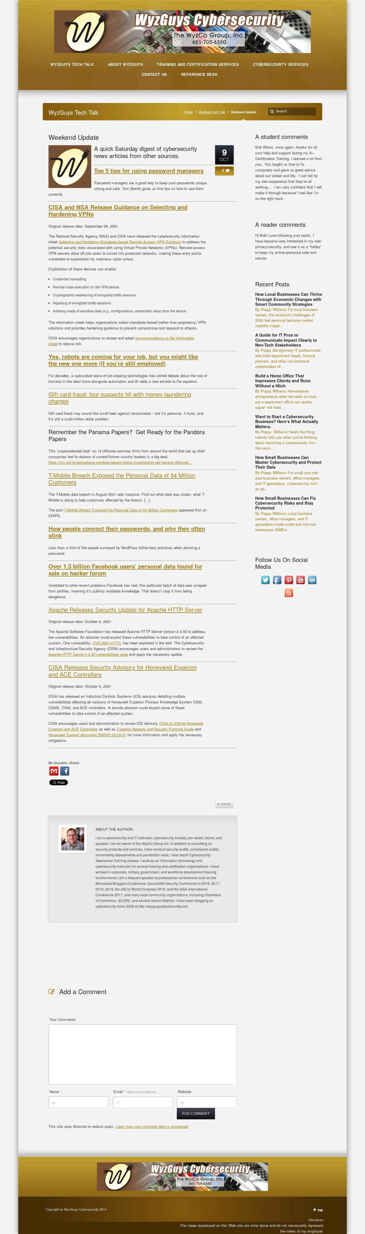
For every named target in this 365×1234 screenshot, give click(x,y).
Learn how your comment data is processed (152, 1126)
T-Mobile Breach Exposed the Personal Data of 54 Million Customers (121, 478)
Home (188, 112)
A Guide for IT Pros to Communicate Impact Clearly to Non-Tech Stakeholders (286, 340)
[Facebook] (64, 771)
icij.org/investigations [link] (120, 462)
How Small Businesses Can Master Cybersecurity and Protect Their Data (288, 462)
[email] (53, 771)
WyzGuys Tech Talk (212, 112)
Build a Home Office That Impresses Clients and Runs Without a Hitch (283, 381)
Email (134, 1091)
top (320, 1209)
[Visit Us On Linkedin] (312, 584)
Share (224, 804)
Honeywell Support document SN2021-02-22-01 (87, 734)
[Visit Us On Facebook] (277, 584)
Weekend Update (73, 136)
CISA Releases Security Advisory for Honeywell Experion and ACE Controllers (122, 670)
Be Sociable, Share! (63, 762)
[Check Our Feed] (289, 596)
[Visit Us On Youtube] (300, 584)
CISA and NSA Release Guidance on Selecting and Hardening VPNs (117, 210)
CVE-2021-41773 (107, 643)
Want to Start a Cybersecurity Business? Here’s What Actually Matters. (286, 421)
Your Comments (62, 1019)
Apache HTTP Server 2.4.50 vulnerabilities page (88, 654)
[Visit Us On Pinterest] (289, 584)
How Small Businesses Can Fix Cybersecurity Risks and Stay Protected (285, 503)
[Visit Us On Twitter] (265, 584)
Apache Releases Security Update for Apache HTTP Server (125, 609)
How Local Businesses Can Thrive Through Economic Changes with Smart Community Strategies (288, 299)
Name (55, 1091)
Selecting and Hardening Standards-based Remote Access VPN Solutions (120, 241)
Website (184, 1091)
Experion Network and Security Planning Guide (155, 729)
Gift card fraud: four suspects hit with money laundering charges (119, 397)
